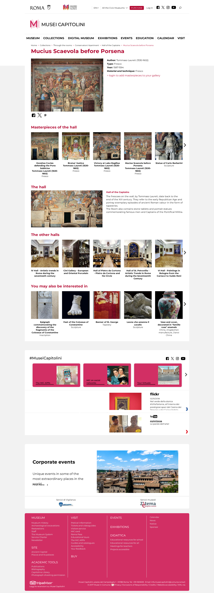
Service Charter (39, 537)
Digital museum (81, 38)
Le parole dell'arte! (159, 424)
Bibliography (38, 569)
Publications (37, 566)
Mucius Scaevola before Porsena (138, 164)
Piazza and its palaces (42, 554)
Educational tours (80, 537)
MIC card (75, 531)
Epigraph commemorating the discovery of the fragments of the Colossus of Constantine (45, 327)
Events (126, 38)
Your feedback (78, 548)
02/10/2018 (165, 404)
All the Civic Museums (113, 8)
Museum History (39, 522)
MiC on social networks (93, 381)
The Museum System (42, 534)
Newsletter (37, 540)
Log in (149, 8)
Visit (181, 38)
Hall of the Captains (111, 45)
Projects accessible (119, 549)
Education (145, 38)
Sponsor (154, 527)
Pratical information (81, 522)
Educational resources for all (124, 543)
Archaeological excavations (45, 525)
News (152, 520)
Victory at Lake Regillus (107, 163)
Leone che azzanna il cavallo (138, 323)
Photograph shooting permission (48, 575)
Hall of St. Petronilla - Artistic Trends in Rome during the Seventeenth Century (138, 274)
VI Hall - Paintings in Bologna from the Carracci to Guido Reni (169, 273)
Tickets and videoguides (83, 525)
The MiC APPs (43, 383)
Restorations (37, 528)
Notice (153, 523)
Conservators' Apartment (87, 45)
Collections (53, 38)
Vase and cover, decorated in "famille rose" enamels (169, 325)
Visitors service (78, 528)
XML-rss (181, 585)
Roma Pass (76, 534)
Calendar (165, 38)
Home (34, 45)
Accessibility (77, 546)
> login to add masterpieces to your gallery (133, 75)
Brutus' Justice (76, 163)
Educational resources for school (126, 539)
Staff (33, 531)
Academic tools (44, 562)
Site (34, 547)
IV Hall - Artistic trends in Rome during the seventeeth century (45, 273)
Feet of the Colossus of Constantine (75, 323)
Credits (152, 585)
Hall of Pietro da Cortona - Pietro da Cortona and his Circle (107, 273)
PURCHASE (137, 8)
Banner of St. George (107, 322)
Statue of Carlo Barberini (169, 163)
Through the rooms (62, 45)
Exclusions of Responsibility (135, 585)
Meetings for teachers (121, 546)
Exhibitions (107, 38)
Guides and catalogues (82, 543)
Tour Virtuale (144, 383)
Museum (33, 38)
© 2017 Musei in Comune (99, 585)
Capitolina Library (40, 572)
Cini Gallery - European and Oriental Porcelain (75, 271)
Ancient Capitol (39, 552)
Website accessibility (166, 585)
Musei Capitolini (63, 24)
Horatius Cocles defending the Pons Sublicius (45, 166)
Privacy (117, 585)
